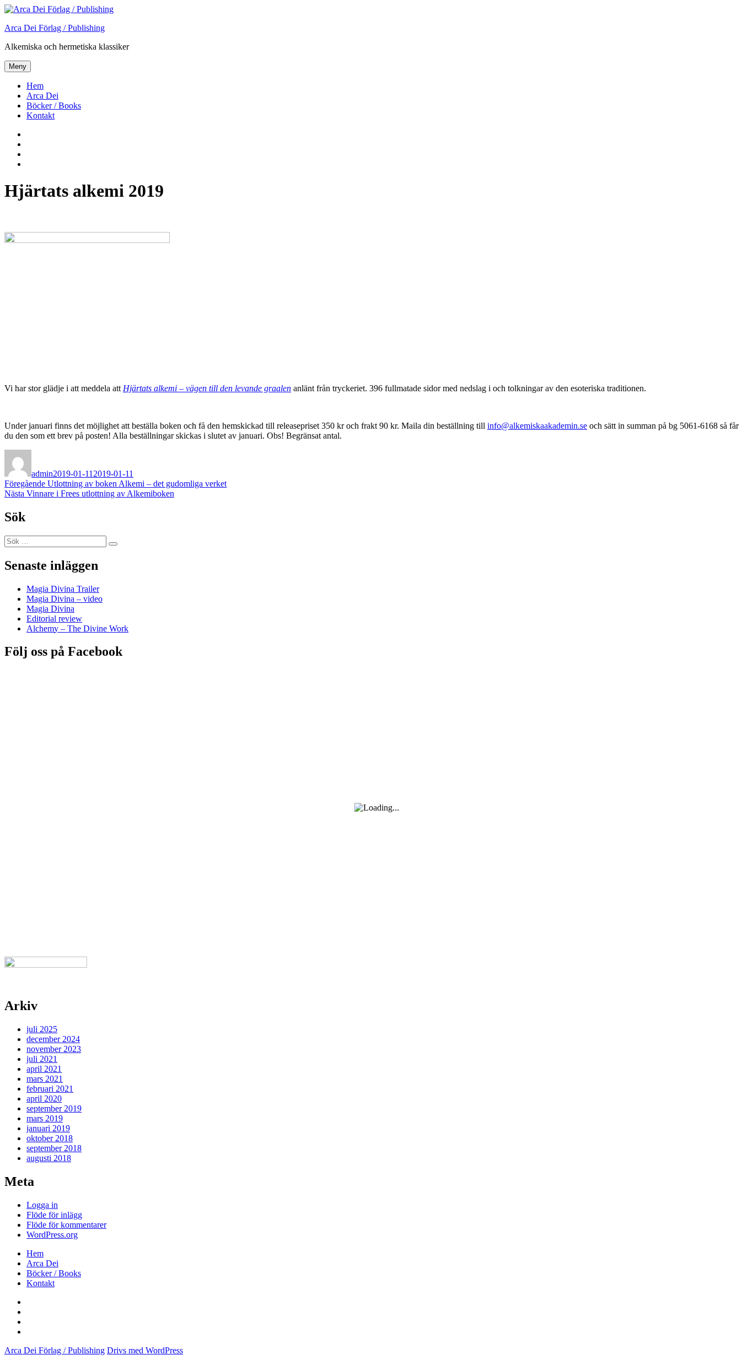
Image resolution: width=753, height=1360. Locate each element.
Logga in (42, 1205)
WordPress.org (52, 1234)
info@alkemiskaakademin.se (537, 425)
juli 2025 (41, 1029)
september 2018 (54, 1148)
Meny (17, 66)
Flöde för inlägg (54, 1214)
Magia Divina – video (64, 598)
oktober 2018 (49, 1138)
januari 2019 (48, 1128)
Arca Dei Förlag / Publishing (54, 28)
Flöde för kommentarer (66, 1224)
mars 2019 (44, 1118)
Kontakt (40, 115)
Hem (35, 85)
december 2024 (53, 1039)
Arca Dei (42, 95)
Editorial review (54, 618)
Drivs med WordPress (145, 1350)
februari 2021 (49, 1088)
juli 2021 (41, 1059)
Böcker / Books (53, 105)
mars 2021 (44, 1078)
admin (42, 473)
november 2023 (53, 1049)
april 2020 (44, 1098)
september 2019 (54, 1108)
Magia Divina (50, 608)
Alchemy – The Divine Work (77, 628)
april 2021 (44, 1068)
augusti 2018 (48, 1158)
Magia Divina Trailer (62, 588)
